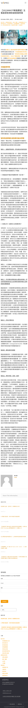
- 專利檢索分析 (5, 643)
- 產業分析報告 (5, 673)
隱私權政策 (12, 704)
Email (2, 583)
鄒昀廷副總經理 (12, 58)
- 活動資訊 (4, 669)
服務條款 (20, 704)
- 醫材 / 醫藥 (4, 659)
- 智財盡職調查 (5, 647)
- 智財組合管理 (5, 649)
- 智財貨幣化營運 (5, 653)
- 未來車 (3, 661)
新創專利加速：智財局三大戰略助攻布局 (10, 618)
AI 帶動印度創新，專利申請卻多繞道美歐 (10, 623)
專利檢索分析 (3, 23)
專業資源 (2, 665)
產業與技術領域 (9, 22)
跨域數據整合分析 (22, 22)
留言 (2, 587)
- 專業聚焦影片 (5, 675)
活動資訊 (20, 25)
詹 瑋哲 (7, 521)
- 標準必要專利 (5, 657)
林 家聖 (7, 531)
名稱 (2, 578)
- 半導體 (3, 663)
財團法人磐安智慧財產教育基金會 (16, 50)
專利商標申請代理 (6, 25)
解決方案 (2, 22)
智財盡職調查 (16, 23)
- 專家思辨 (4, 671)
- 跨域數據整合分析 (6, 641)
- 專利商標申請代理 (6, 651)
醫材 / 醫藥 (15, 22)
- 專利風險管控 (5, 645)
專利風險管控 (10, 23)
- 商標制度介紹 (5, 667)
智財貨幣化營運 (14, 25)
